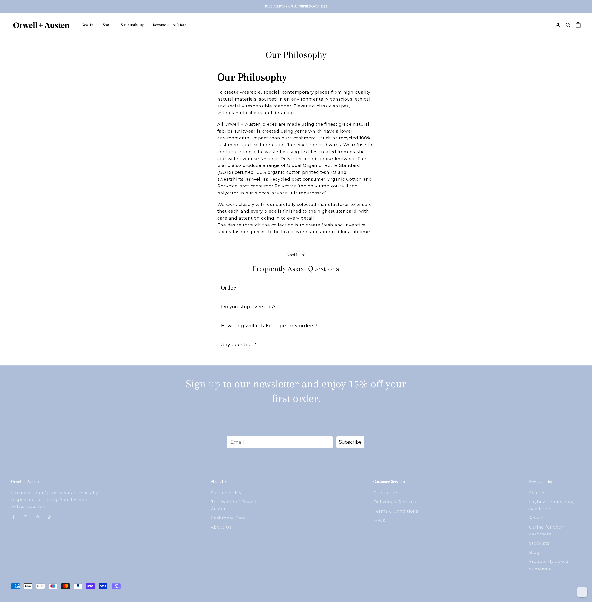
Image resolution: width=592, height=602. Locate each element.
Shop (107, 24)
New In (87, 24)
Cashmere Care (228, 518)
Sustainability (132, 24)
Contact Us (385, 492)
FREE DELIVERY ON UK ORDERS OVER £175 (296, 6)
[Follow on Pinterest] (37, 517)
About (536, 518)
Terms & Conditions (395, 511)
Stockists (539, 543)
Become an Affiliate (169, 24)
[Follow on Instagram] (25, 517)
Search (537, 492)
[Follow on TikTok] (49, 517)
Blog (534, 552)
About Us (221, 527)
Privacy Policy (541, 481)
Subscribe (350, 442)
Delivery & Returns (394, 501)
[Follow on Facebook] (13, 517)
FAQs (379, 520)
